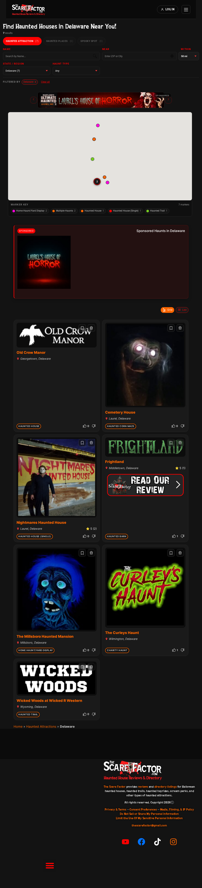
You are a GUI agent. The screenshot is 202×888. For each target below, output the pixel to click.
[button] (92, 159)
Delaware (29, 81)
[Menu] (186, 9)
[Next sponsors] (168, 100)
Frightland (114, 461)
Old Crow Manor (31, 352)
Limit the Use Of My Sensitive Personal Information (149, 818)
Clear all (45, 81)
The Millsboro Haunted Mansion (45, 636)
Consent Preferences (143, 809)
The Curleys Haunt (122, 632)
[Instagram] (173, 841)
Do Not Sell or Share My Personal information (149, 814)
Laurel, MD (47, 104)
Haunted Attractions (41, 726)
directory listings (165, 786)
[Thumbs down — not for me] (94, 426)
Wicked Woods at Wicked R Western (49, 700)
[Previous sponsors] (33, 100)
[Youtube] (125, 841)
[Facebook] (141, 841)
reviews (143, 786)
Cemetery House (120, 412)
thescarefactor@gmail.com (149, 825)
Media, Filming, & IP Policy (177, 809)
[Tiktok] (157, 841)
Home (18, 726)
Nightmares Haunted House (41, 522)
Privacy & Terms (115, 809)
